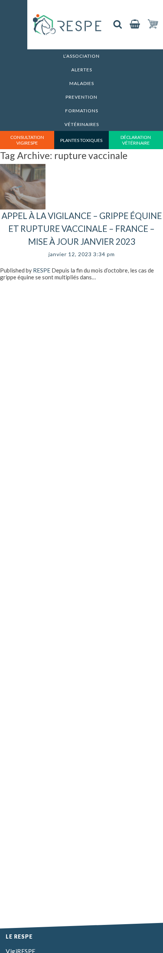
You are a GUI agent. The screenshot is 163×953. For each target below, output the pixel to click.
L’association (81, 56)
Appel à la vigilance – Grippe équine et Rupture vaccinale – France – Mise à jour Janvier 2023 (82, 229)
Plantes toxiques (81, 140)
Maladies (81, 83)
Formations (81, 110)
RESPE (41, 270)
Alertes (81, 69)
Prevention (81, 97)
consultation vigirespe (27, 140)
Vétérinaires (81, 124)
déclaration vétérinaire (136, 140)
